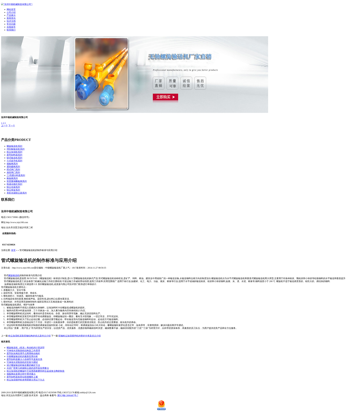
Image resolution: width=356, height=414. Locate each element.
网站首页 (11, 9)
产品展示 (11, 15)
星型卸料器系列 (14, 155)
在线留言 (11, 27)
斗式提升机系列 (14, 161)
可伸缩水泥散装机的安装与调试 (22, 362)
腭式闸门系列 (13, 169)
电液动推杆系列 (14, 184)
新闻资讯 (11, 18)
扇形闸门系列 (13, 172)
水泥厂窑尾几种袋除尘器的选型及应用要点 (28, 368)
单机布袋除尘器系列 (17, 193)
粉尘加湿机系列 (14, 152)
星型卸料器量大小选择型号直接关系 (24, 359)
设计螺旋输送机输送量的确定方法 (23, 365)
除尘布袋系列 (13, 187)
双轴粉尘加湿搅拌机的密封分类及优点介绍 (79, 336)
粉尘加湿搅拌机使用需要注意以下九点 (25, 380)
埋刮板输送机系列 (15, 149)
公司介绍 (11, 12)
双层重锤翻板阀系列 (17, 181)
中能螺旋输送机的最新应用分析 (22, 356)
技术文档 (11, 21)
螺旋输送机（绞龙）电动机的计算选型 (25, 347)
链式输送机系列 (14, 158)
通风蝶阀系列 (13, 166)
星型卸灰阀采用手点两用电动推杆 (23, 353)
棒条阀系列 (12, 178)
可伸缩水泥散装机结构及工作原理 (23, 350)
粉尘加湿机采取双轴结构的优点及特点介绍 (29, 336)
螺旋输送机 (13, 275)
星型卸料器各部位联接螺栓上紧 (22, 377)
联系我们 (11, 30)
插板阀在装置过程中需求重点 (21, 374)
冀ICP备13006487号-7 (67, 395)
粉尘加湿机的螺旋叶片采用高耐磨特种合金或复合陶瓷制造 (36, 371)
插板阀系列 (12, 163)
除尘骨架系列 (13, 190)
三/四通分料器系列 (16, 175)
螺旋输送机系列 (14, 146)
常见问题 (11, 24)
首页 (13, 250)
